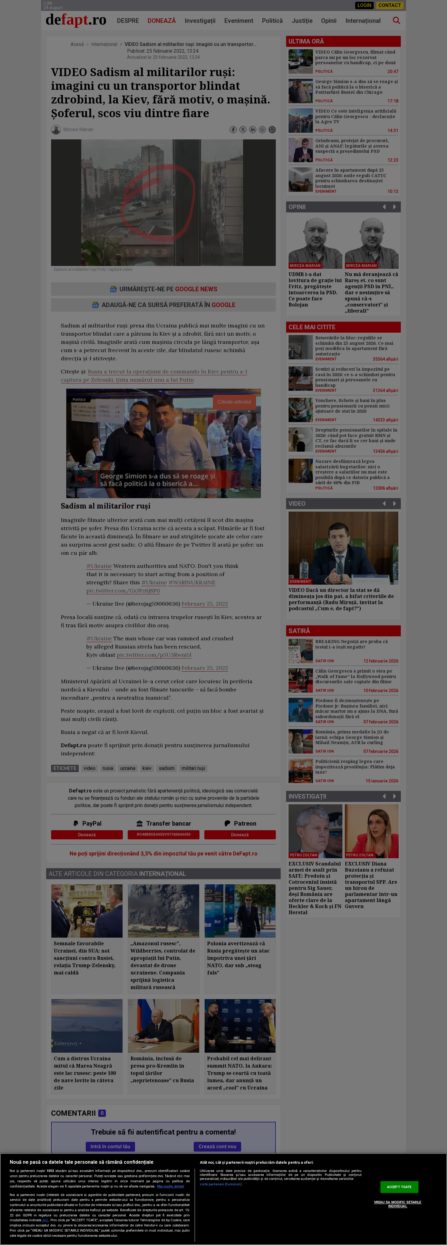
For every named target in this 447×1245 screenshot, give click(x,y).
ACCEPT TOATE (399, 1187)
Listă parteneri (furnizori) (221, 1184)
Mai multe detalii (170, 1186)
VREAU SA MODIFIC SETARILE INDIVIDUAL (397, 1204)
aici (45, 1220)
